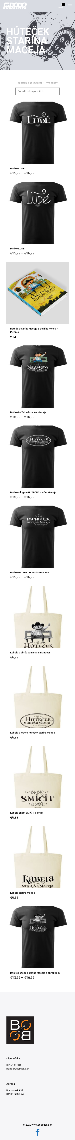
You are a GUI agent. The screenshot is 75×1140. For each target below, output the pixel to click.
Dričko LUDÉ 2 (18, 168)
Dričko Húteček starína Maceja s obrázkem (35, 972)
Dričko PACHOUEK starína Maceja (29, 572)
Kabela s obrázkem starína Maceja (30, 652)
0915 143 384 (13, 1065)
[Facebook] (37, 1132)
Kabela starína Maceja (22, 892)
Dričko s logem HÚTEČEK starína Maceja (33, 492)
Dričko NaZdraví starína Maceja (28, 412)
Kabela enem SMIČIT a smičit (26, 812)
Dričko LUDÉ (17, 248)
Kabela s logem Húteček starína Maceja (32, 732)
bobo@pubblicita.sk (17, 1068)
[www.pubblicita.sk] (15, 6)
